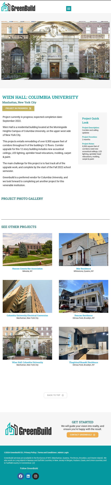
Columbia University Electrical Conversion (27, 315)
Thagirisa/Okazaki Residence (83, 362)
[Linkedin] (28, 476)
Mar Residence (83, 268)
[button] (68, 8)
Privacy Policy (30, 452)
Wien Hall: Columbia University (27, 362)
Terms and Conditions (47, 452)
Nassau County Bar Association (27, 268)
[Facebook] (20, 476)
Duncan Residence (84, 315)
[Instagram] (35, 476)
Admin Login (63, 452)
